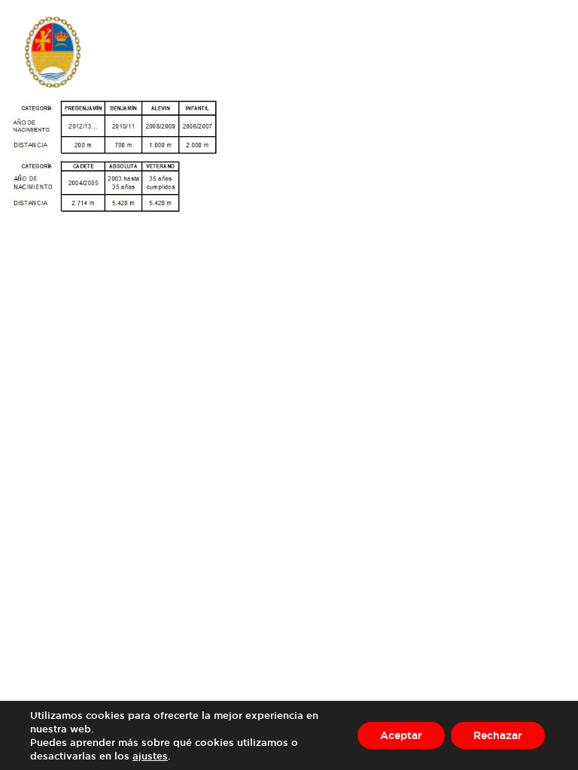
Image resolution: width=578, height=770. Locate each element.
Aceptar (401, 735)
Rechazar (497, 735)
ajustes (150, 755)
